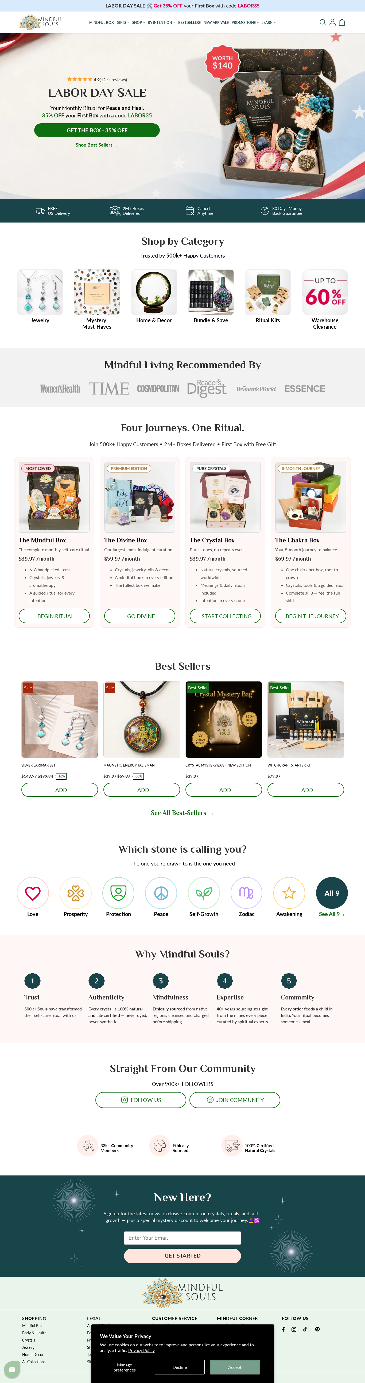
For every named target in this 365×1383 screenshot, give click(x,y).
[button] (323, 22)
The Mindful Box (42, 540)
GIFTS (121, 22)
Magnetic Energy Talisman (129, 765)
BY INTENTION (160, 22)
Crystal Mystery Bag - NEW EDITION (218, 765)
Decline (180, 1367)
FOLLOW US (146, 1100)
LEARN (267, 22)
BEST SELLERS (189, 22)
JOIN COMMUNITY (240, 1100)
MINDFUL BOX (101, 22)
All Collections (33, 1361)
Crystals (28, 1340)
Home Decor (33, 1354)
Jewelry (28, 1347)
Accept (235, 1367)
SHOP (137, 22)
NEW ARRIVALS (216, 22)
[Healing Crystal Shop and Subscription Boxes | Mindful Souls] (40, 22)
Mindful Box (32, 1325)
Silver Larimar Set (38, 765)
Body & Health (34, 1333)
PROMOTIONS (244, 22)
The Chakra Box (297, 540)
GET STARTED (183, 1255)
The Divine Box (125, 540)
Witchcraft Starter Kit (289, 765)
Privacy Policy (141, 1350)
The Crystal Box (212, 540)
